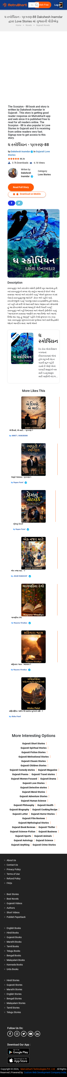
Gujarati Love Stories (34, 783)
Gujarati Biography (19, 809)
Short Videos (13, 912)
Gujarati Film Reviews (33, 818)
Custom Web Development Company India (45, 1072)
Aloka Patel (16, 716)
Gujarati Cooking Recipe (44, 809)
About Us (11, 860)
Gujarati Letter (20, 814)
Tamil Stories (13, 1007)
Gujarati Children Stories (33, 765)
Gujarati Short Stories (33, 743)
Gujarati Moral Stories (33, 792)
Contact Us (12, 865)
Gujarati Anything (20, 844)
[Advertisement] (33, 66)
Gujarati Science (44, 840)
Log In (57, 5)
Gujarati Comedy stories (22, 770)
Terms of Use (13, 874)
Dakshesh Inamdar (21, 151)
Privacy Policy (14, 869)
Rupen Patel (18, 482)
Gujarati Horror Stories (43, 814)
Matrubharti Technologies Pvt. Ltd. (38, 1069)
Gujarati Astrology (23, 840)
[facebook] (10, 1034)
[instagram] (17, 1034)
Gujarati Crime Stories (44, 844)
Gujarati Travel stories (43, 774)
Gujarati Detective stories (33, 787)
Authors (11, 908)
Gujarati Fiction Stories (33, 752)
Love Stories (44, 174)
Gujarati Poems (20, 774)
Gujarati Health (45, 805)
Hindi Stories (13, 980)
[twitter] (24, 1034)
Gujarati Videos (14, 903)
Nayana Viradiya (21, 623)
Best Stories (13, 894)
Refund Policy (13, 878)
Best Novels (13, 898)
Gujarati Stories (14, 985)
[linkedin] (37, 1034)
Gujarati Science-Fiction (22, 831)
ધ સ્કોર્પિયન (48, 338)
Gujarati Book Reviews (23, 827)
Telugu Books (13, 951)
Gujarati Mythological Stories (33, 822)
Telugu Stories (14, 1012)
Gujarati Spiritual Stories (34, 748)
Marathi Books (14, 941)
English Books (14, 928)
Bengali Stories (14, 998)
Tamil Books (13, 946)
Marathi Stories (14, 989)
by (10, 436)
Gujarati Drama (48, 778)
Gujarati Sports (23, 836)
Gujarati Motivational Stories (34, 756)
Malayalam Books (16, 960)
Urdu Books (12, 969)
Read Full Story (21, 187)
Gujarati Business (48, 831)
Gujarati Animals (43, 836)
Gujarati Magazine (47, 770)
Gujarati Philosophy (24, 805)
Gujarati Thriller (47, 827)
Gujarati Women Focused (24, 778)
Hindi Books (13, 932)
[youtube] (30, 1034)
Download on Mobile (30, 194)
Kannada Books (15, 964)
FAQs (9, 883)
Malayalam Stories (16, 1003)
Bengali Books (14, 955)
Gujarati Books (14, 937)
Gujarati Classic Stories (33, 761)
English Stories (14, 994)
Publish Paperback (16, 917)
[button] (36, 5)
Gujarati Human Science (33, 800)
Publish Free (42, 5)
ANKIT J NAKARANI (20, 436)
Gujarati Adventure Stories (33, 796)
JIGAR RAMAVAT (20, 576)
